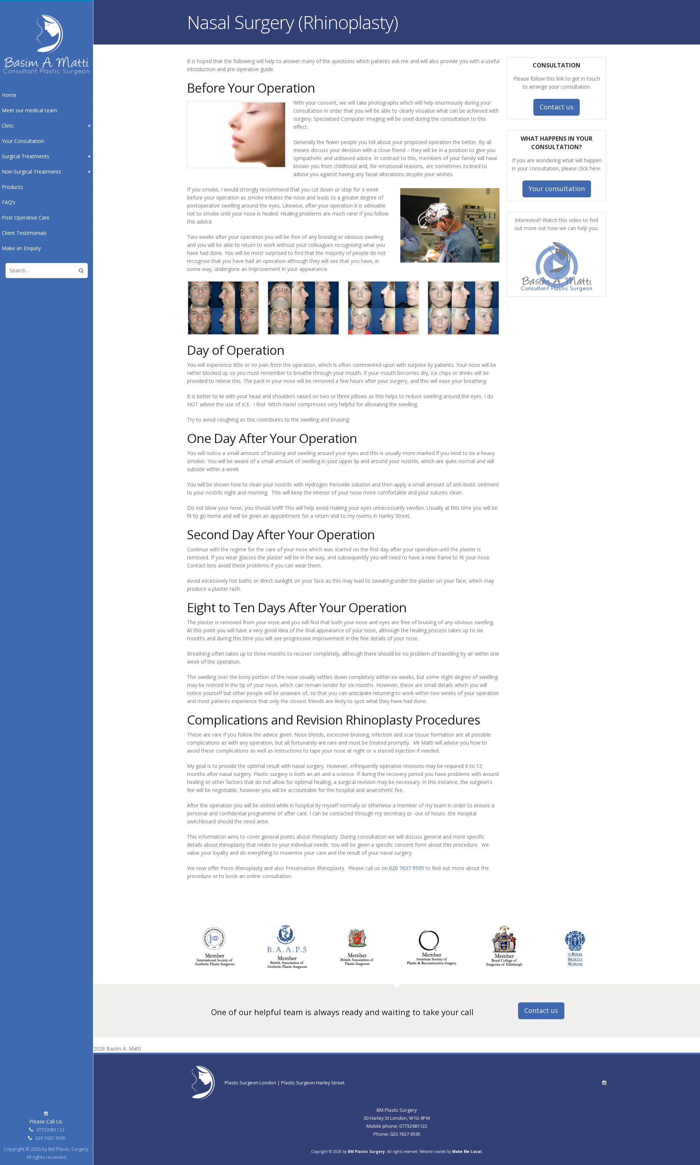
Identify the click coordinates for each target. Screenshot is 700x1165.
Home (9, 95)
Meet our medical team (29, 110)
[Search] (81, 270)
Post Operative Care (26, 217)
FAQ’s (8, 202)
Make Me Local (466, 1151)
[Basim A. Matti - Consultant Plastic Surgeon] (46, 44)
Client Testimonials (24, 232)
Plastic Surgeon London (251, 1083)
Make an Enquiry (21, 248)
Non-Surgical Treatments (31, 171)
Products (12, 186)
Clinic (8, 125)
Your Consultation (23, 140)
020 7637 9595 (50, 1138)
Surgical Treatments (25, 156)
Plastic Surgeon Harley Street (313, 1083)
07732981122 (50, 1130)
